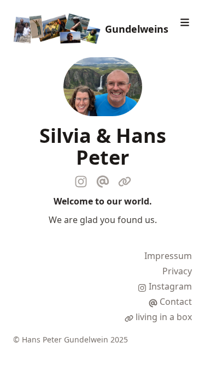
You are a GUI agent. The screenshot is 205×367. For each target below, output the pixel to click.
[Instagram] (81, 179)
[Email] (103, 179)
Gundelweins (136, 28)
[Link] (125, 179)
